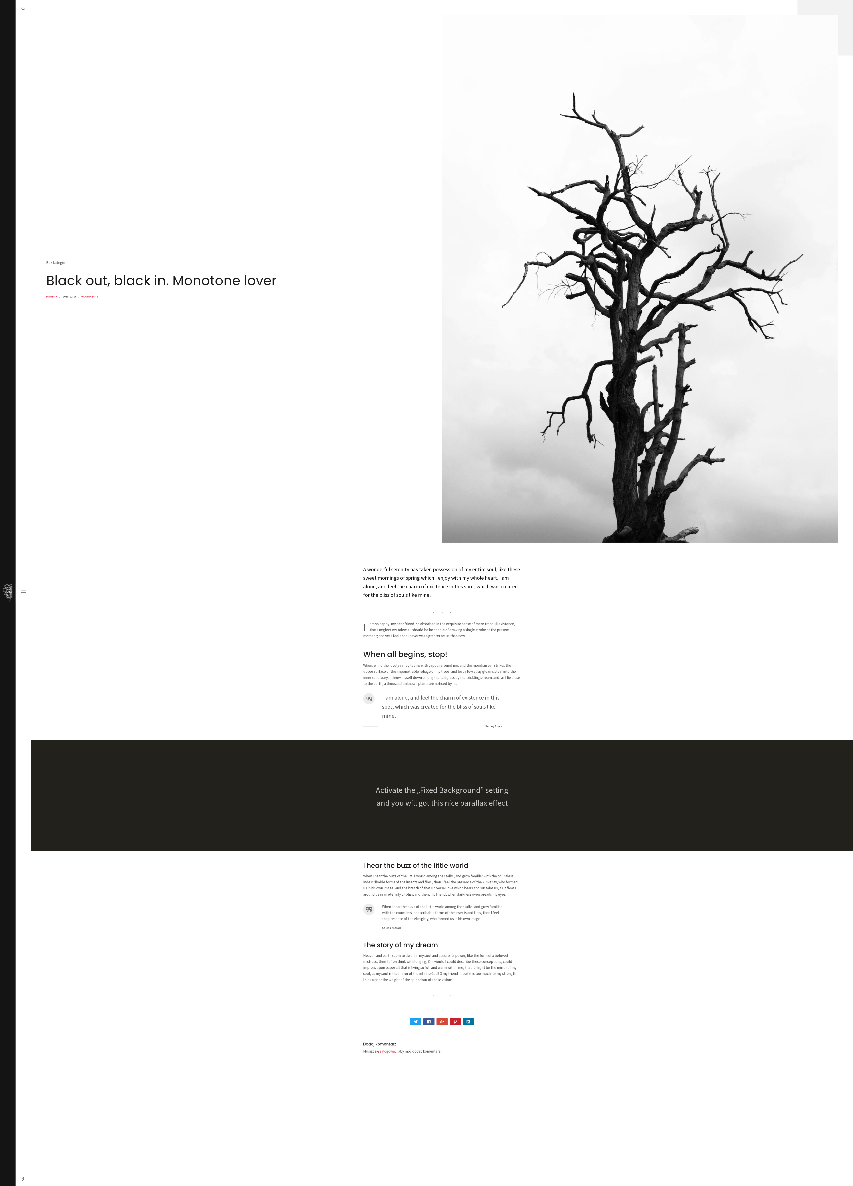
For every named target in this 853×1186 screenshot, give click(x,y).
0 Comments (89, 296)
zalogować (388, 1051)
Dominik (51, 296)
